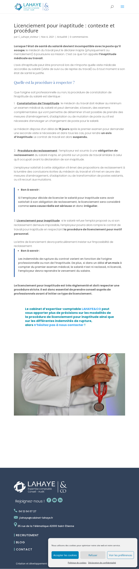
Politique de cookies (77, 562)
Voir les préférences (120, 555)
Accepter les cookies (65, 555)
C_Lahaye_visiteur (28, 36)
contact (23, 549)
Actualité (62, 36)
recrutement (26, 535)
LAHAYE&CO (91, 309)
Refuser (92, 555)
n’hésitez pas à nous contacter (59, 325)
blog (19, 542)
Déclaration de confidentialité (102, 562)
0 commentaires (79, 36)
